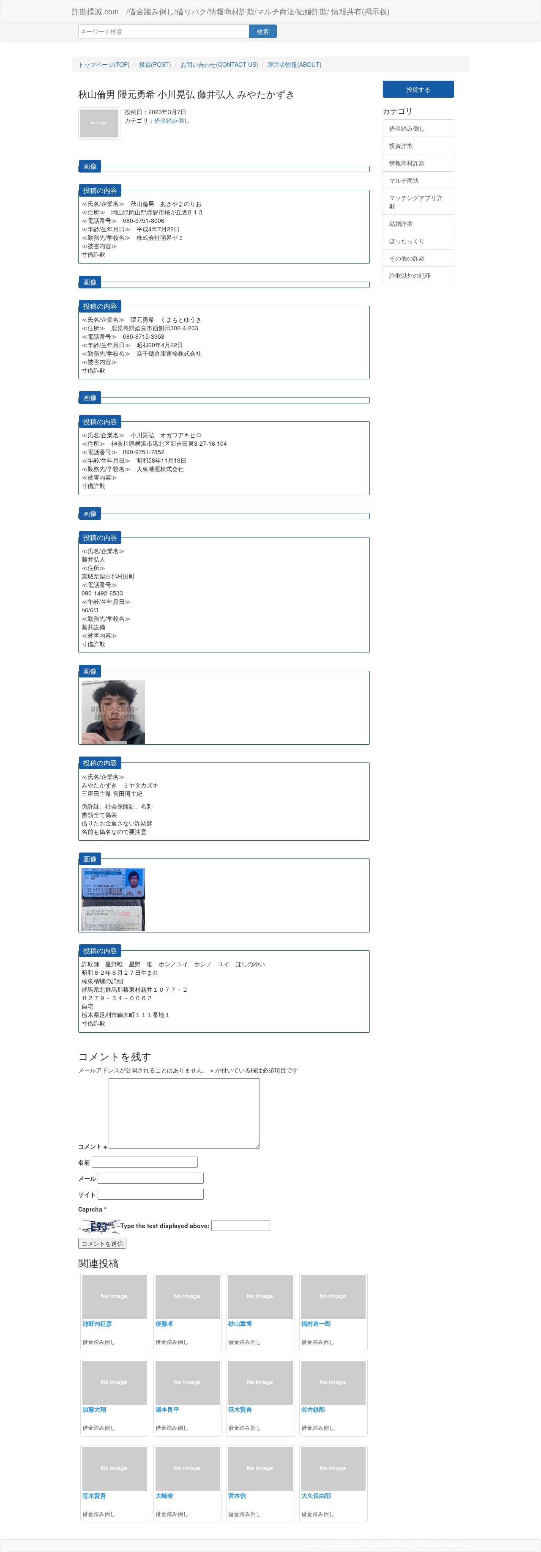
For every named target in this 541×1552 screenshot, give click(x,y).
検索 (263, 31)
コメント (92, 1146)
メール (87, 1178)
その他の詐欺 (407, 258)
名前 (84, 1162)
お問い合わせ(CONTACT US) (219, 64)
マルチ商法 (404, 180)
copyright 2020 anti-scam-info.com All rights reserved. (389, 1544)
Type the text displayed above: (165, 1225)
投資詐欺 (401, 145)
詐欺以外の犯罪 (410, 275)
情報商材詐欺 (407, 163)
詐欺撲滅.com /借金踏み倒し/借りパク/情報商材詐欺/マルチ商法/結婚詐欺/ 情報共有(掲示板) (231, 10)
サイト (87, 1194)
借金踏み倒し (172, 120)
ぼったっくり (407, 240)
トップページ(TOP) (104, 64)
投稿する (418, 89)
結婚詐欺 (401, 223)
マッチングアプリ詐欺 (416, 201)
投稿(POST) (155, 64)
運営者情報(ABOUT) (295, 64)
